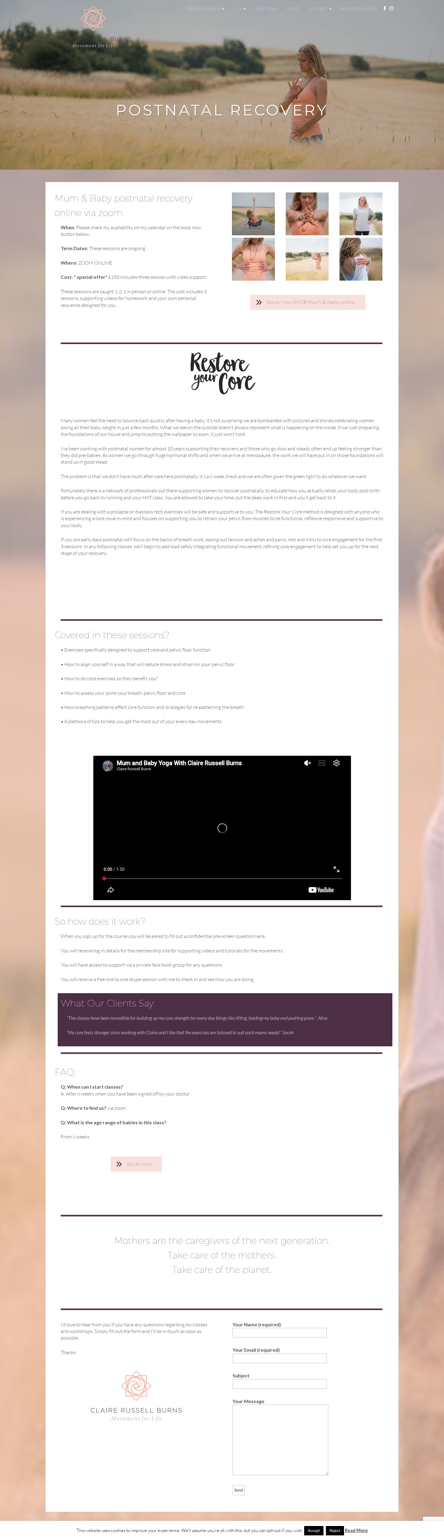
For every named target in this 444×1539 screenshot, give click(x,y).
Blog (293, 8)
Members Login (359, 8)
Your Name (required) (257, 1324)
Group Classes (203, 8)
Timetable (266, 8)
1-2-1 (238, 8)
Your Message (248, 1401)
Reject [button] (335, 1530)
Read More (356, 1530)
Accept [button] (314, 1530)
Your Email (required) (256, 1350)
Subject (241, 1375)
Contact (318, 8)
